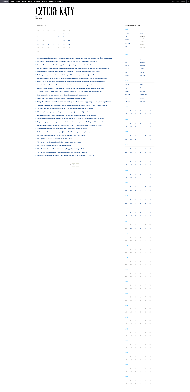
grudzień (142, 75)
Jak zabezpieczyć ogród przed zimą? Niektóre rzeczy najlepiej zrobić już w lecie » (64, 112)
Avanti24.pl (37, 1)
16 (69, 40)
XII (150, 114)
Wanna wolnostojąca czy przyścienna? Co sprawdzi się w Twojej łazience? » (62, 98)
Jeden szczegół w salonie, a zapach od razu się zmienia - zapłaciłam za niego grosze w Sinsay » (69, 71)
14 (58, 40)
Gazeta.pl (60, 1)
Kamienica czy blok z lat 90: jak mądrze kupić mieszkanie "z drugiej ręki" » (62, 128)
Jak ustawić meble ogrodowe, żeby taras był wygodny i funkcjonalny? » (61, 149)
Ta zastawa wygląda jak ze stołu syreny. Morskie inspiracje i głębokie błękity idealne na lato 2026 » (70, 91)
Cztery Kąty (4, 1)
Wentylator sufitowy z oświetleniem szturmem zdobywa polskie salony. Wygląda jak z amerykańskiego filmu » (74, 102)
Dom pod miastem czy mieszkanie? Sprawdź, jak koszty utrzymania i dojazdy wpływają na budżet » (70, 125)
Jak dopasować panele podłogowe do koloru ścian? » (55, 138)
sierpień (142, 62)
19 (48, 44)
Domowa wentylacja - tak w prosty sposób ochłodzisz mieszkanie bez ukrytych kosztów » (67, 115)
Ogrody (18, 1)
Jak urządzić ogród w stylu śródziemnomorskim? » (54, 145)
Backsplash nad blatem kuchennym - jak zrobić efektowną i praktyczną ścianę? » (64, 132)
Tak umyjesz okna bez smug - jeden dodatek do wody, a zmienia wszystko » (62, 152)
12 (48, 40)
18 (43, 44)
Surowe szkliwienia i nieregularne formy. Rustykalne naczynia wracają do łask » (63, 95)
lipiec (141, 33)
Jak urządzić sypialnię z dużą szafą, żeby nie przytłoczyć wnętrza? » (60, 142)
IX (135, 114)
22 (64, 44)
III (135, 110)
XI (145, 114)
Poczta (173, 1)
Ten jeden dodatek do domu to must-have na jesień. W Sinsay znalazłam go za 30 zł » (65, 108)
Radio (177, 1)
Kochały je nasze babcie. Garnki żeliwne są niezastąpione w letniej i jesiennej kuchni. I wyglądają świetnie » (73, 68)
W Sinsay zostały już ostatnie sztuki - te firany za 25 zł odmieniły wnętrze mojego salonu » (67, 75)
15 (64, 40)
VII (126, 114)
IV (140, 110)
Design (24, 1)
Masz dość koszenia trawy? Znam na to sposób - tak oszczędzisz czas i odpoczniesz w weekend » (70, 85)
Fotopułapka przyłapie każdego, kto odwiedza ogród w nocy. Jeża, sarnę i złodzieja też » (67, 61)
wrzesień (142, 65)
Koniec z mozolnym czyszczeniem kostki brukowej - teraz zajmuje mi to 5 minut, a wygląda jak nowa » (71, 88)
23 (69, 44)
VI (150, 110)
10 (38, 40)
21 (58, 44)
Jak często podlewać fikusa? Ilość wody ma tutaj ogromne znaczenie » (61, 135)
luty (126, 36)
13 (53, 40)
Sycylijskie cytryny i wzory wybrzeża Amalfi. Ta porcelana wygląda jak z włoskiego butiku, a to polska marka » (74, 122)
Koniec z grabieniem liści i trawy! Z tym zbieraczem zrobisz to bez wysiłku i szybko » (65, 155)
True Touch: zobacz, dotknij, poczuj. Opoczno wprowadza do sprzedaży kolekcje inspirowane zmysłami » (72, 105)
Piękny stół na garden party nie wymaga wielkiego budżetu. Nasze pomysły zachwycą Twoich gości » (71, 81)
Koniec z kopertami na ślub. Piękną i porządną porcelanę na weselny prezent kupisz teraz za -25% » (70, 118)
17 (38, 44)
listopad (142, 72)
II (130, 110)
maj (126, 46)
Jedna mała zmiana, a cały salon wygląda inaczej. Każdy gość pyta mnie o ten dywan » (66, 65)
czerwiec (127, 50)
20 (53, 44)
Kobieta (44, 1)
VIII (131, 114)
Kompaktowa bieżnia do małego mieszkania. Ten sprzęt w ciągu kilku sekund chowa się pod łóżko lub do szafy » (75, 58)
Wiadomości (52, 1)
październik (143, 69)
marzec (127, 39)
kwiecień (127, 43)
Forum (30, 1)
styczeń (127, 33)
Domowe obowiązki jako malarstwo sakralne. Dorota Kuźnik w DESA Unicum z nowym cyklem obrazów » (72, 78)
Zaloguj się (182, 1)
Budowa (12, 1)
